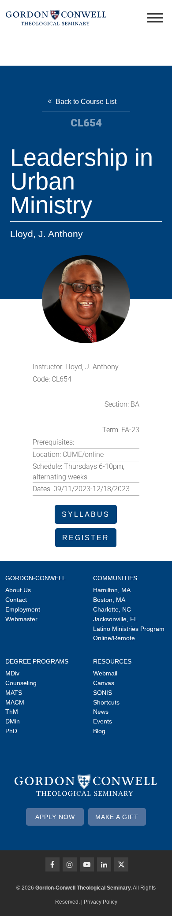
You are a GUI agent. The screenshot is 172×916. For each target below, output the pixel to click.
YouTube (87, 864)
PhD (11, 730)
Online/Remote (114, 638)
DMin (12, 721)
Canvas (103, 682)
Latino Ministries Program (129, 628)
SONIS (102, 692)
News (100, 711)
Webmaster (21, 619)
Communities (115, 578)
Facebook (52, 864)
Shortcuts (106, 702)
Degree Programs (36, 661)
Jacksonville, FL (115, 619)
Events (102, 721)
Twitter (121, 864)
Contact (16, 599)
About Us (18, 589)
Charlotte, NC (112, 609)
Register (85, 537)
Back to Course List (86, 101)
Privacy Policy (100, 902)
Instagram (70, 864)
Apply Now (55, 816)
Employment (22, 609)
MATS (13, 692)
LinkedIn (104, 864)
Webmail (105, 673)
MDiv (12, 673)
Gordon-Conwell (35, 578)
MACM (14, 702)
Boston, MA (109, 599)
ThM (11, 711)
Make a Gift (116, 816)
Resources (112, 661)
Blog (99, 730)
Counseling (21, 682)
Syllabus (86, 514)
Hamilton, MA (112, 589)
